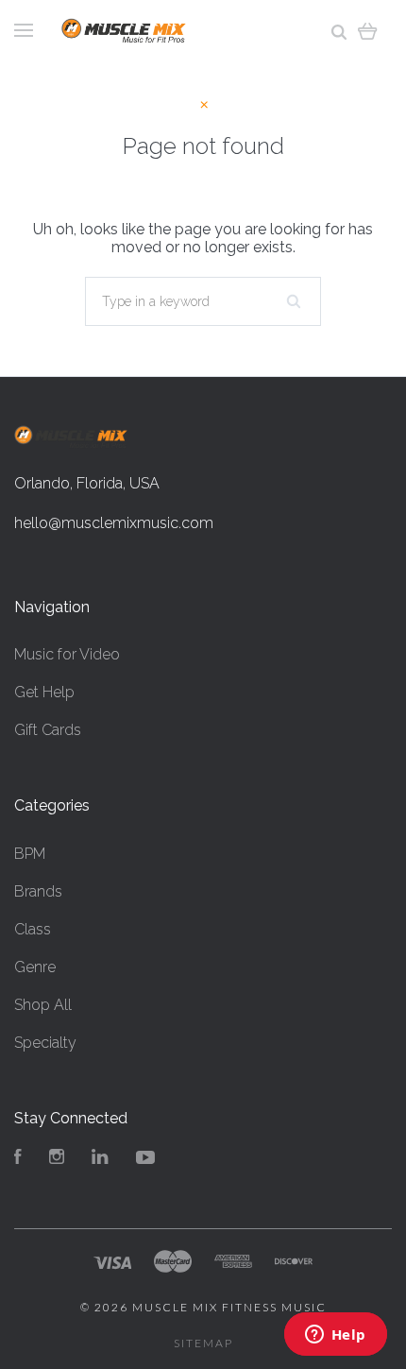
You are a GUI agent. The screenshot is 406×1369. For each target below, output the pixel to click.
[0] (368, 31)
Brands (38, 891)
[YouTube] (145, 1159)
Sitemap (203, 1343)
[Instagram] (56, 1159)
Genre (35, 967)
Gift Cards (47, 730)
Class (32, 929)
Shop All (43, 1005)
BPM (29, 854)
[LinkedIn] (100, 1159)
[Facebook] (18, 1159)
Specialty (45, 1043)
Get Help (44, 692)
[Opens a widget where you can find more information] (335, 1336)
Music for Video (67, 654)
